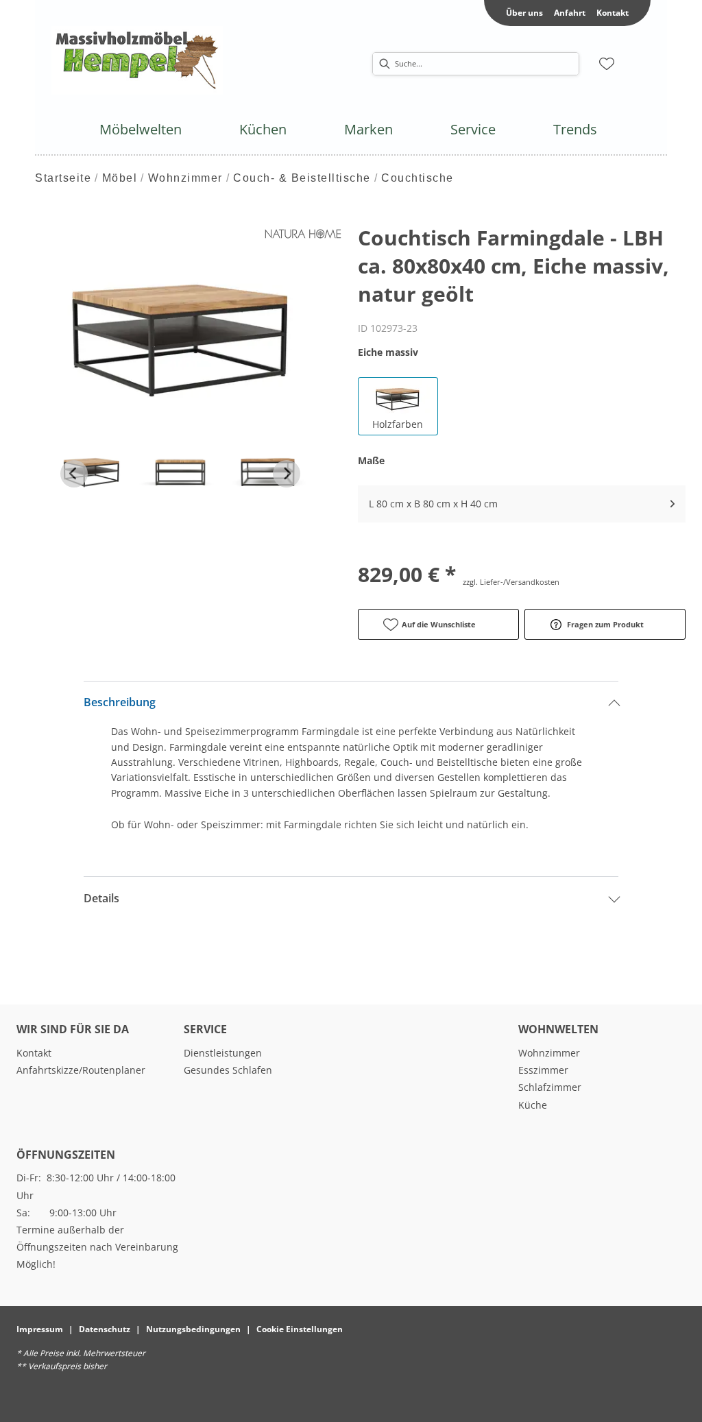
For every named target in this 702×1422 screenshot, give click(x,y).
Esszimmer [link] (543, 1069)
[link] (140, 129)
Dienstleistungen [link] (223, 1052)
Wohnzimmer (185, 178)
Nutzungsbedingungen (193, 1329)
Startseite (63, 178)
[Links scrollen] (74, 473)
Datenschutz (104, 1329)
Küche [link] (532, 1104)
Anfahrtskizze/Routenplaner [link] (80, 1069)
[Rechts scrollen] (286, 473)
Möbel (120, 178)
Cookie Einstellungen (299, 1329)
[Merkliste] (607, 64)
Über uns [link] (524, 13)
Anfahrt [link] (569, 13)
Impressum (39, 1329)
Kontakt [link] (612, 13)
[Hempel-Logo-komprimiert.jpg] (137, 60)
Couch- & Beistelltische (302, 178)
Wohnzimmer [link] (549, 1052)
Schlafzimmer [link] (549, 1087)
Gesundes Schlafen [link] (228, 1069)
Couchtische (417, 178)
